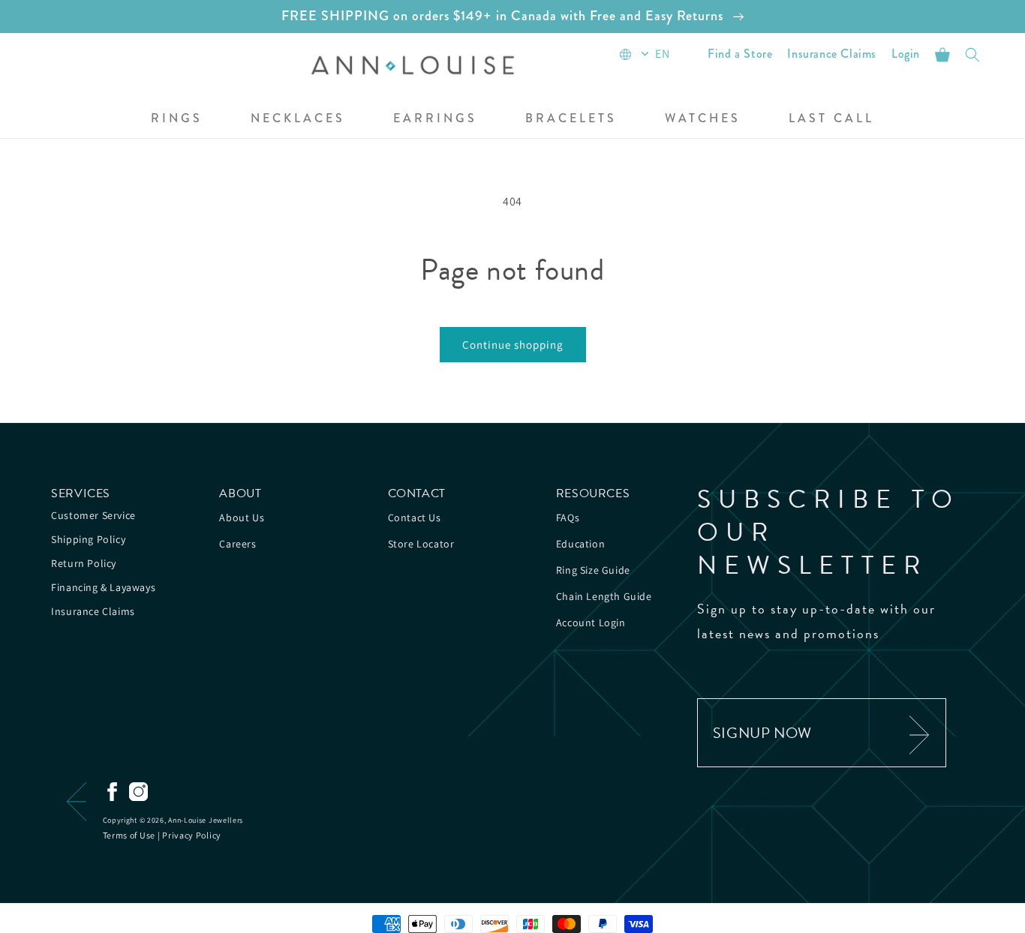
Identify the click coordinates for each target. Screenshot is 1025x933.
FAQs (567, 517)
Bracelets (571, 119)
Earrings (435, 119)
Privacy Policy (191, 835)
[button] (177, 119)
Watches (703, 119)
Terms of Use (129, 835)
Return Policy (83, 563)
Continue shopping (513, 345)
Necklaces (298, 119)
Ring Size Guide (593, 570)
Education (580, 543)
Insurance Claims (93, 611)
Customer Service (93, 515)
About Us (241, 517)
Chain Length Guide (604, 596)
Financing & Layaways (103, 587)
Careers (237, 543)
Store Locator (421, 543)
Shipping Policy (88, 539)
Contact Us (414, 517)
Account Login (591, 622)
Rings (177, 119)
